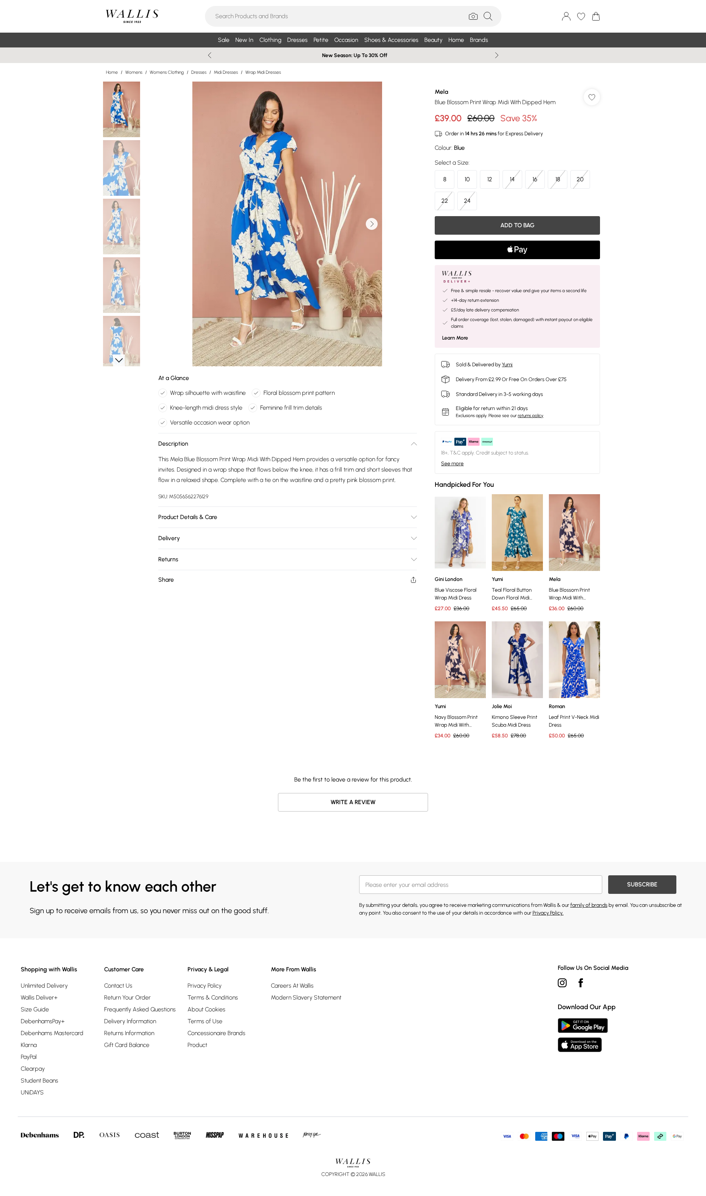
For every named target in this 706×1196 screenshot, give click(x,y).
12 (489, 179)
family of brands (588, 905)
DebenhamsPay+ (42, 1021)
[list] (287, 224)
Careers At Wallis (292, 985)
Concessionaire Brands (216, 1033)
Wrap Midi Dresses (263, 72)
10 (467, 179)
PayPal (29, 1056)
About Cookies (206, 1009)
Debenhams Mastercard (52, 1033)
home (112, 72)
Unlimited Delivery (44, 985)
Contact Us (118, 985)
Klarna (29, 1044)
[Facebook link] (580, 982)
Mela (441, 91)
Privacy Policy (205, 985)
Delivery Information (130, 1021)
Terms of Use (205, 1021)
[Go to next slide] (372, 224)
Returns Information (129, 1033)
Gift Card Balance (126, 1044)
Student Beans (39, 1080)
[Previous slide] (209, 55)
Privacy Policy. (548, 913)
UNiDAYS (32, 1092)
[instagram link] (562, 982)
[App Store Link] (583, 1035)
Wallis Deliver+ (39, 997)
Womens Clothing (167, 72)
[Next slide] (496, 55)
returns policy (530, 415)
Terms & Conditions (213, 997)
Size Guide (35, 1009)
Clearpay (33, 1068)
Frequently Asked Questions (140, 1009)
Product (197, 1044)
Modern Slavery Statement (306, 997)
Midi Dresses (226, 72)
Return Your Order (127, 997)
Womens (133, 72)
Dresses (198, 72)
